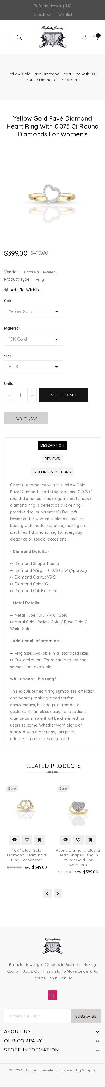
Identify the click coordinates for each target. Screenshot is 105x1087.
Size (7, 355)
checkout (43, 14)
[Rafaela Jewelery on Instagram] (52, 994)
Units (8, 383)
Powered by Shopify (77, 1070)
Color (9, 300)
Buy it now (26, 418)
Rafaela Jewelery (40, 1070)
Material (12, 328)
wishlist (65, 14)
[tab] (52, 445)
